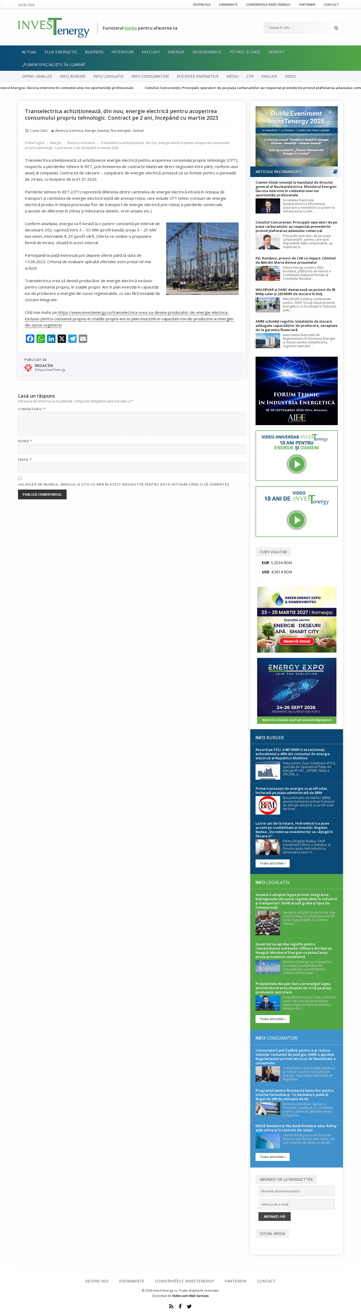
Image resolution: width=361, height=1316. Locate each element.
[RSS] (171, 1306)
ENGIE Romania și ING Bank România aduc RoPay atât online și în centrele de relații (296, 1127)
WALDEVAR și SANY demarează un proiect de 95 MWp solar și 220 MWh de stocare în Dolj (295, 291)
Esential (103, 130)
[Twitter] (189, 1306)
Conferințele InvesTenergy (268, 4)
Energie (176, 51)
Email (25, 459)
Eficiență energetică (198, 76)
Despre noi (202, 4)
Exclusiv (151, 51)
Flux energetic (61, 51)
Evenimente (228, 4)
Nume (25, 441)
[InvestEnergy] (53, 27)
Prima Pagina (34, 143)
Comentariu (31, 409)
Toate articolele (272, 863)
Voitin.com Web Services (190, 1296)
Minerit (277, 51)
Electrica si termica (69, 130)
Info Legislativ (108, 76)
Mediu (232, 76)
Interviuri (123, 51)
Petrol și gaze (245, 51)
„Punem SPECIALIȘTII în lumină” (54, 64)
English (269, 76)
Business (94, 51)
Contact (331, 4)
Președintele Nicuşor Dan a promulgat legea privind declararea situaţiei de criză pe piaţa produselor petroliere (293, 987)
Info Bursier (72, 76)
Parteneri (307, 4)
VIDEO (290, 76)
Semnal (138, 130)
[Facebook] (180, 1306)
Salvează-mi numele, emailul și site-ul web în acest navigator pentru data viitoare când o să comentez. (124, 484)
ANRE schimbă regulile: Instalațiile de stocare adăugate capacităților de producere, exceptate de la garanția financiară (296, 325)
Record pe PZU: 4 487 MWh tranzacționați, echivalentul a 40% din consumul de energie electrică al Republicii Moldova (293, 753)
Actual (29, 51)
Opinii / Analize (37, 76)
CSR (250, 76)
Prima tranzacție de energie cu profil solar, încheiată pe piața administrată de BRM (292, 790)
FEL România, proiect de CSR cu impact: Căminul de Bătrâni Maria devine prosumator (296, 260)
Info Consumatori (150, 76)
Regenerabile (207, 51)
